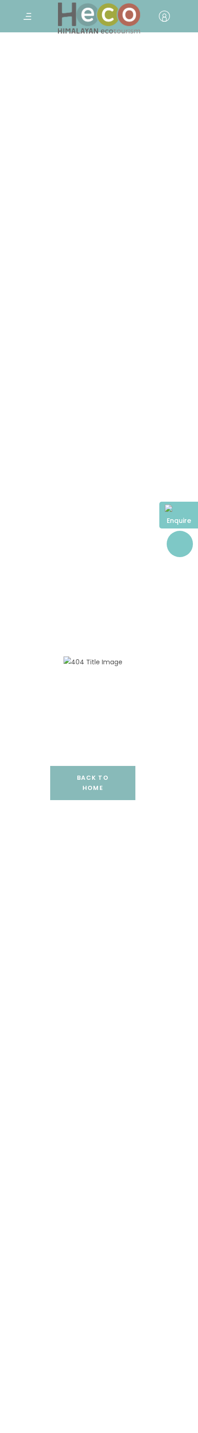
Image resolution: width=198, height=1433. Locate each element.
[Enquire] (178, 509)
